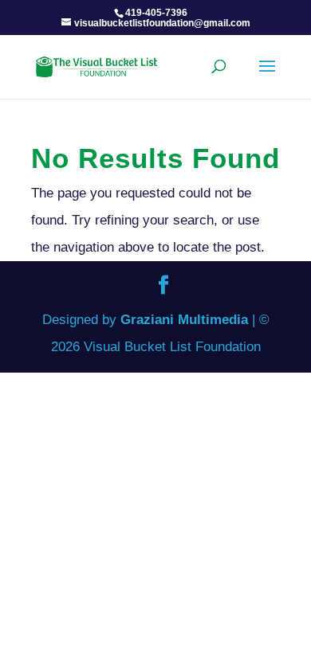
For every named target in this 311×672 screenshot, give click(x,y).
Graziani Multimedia (184, 319)
